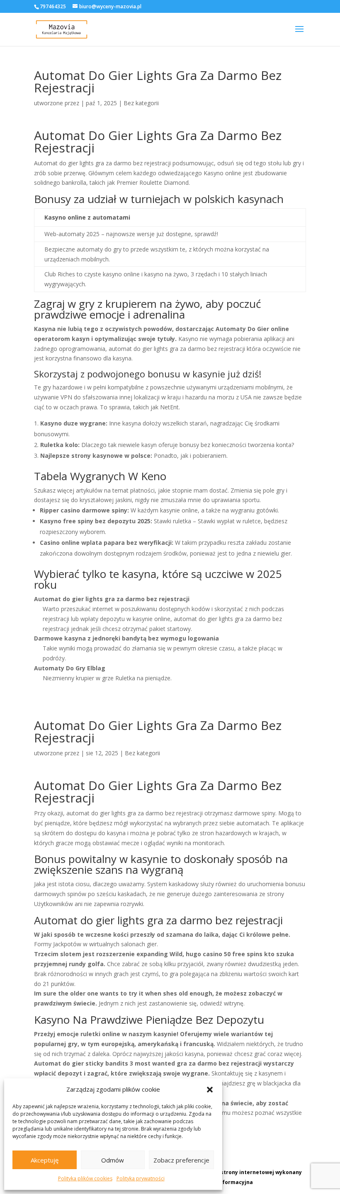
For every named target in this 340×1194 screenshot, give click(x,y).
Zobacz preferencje (181, 1160)
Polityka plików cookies (85, 1178)
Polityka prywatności (141, 1178)
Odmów (112, 1160)
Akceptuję (44, 1160)
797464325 (53, 6)
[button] (210, 1089)
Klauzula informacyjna (223, 1182)
